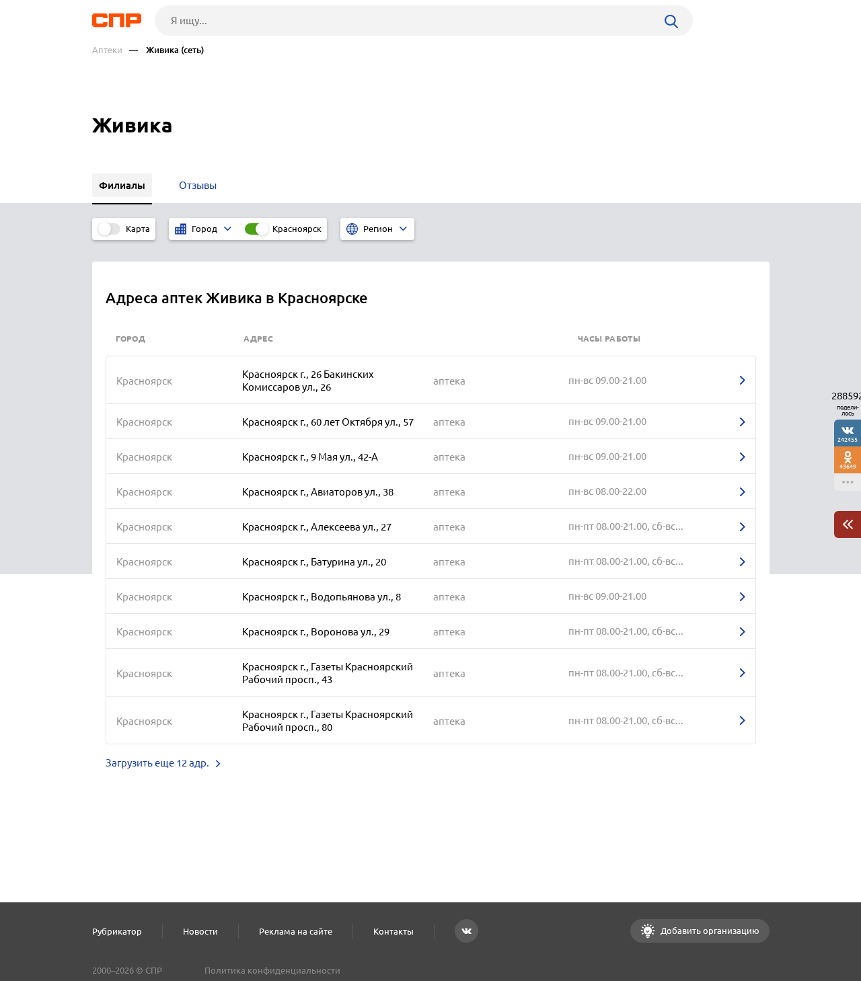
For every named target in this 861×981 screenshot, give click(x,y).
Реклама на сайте (295, 931)
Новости (200, 931)
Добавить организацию (709, 930)
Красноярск (297, 228)
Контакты (393, 931)
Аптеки (107, 50)
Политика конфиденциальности (272, 970)
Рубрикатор (117, 931)
